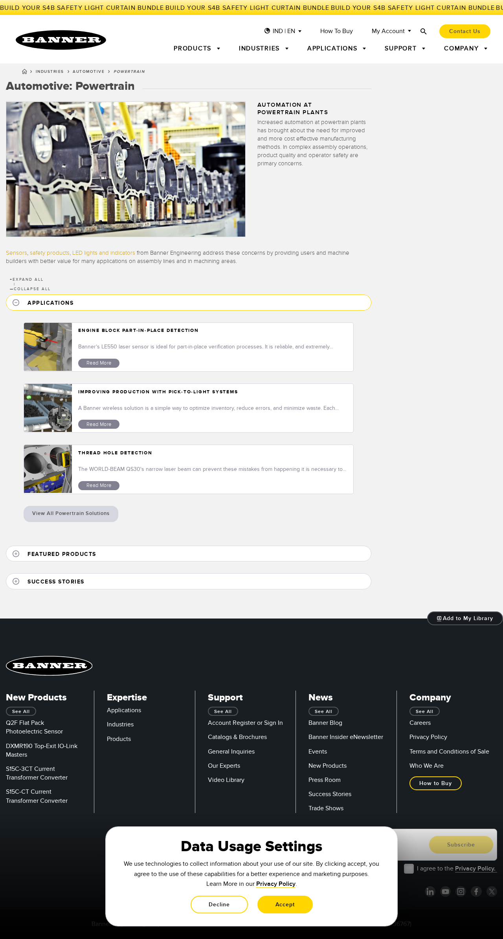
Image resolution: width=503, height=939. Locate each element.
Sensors (16, 252)
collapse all (30, 289)
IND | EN (284, 31)
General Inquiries (231, 752)
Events (317, 752)
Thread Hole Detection (115, 453)
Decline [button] (219, 904)
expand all (27, 279)
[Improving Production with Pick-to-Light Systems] (48, 408)
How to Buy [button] (435, 783)
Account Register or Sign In (245, 723)
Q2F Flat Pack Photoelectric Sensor (34, 727)
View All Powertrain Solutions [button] (71, 513)
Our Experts (224, 766)
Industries (50, 71)
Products (119, 739)
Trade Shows (325, 808)
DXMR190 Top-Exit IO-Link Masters (41, 750)
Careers (420, 723)
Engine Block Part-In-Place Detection (138, 330)
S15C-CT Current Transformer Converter (37, 796)
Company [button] (462, 48)
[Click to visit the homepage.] (61, 40)
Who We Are (426, 766)
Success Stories (329, 794)
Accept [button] (285, 904)
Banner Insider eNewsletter (345, 737)
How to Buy (336, 31)
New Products (327, 766)
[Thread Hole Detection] (48, 469)
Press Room (324, 780)
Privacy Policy (428, 737)
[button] (188, 302)
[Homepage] (24, 73)
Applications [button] (333, 48)
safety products (50, 252)
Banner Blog (325, 723)
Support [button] (402, 48)
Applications (124, 710)
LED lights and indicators (103, 252)
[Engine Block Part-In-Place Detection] (48, 347)
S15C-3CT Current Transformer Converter (37, 773)
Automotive (89, 71)
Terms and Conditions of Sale (449, 752)
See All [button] (21, 712)
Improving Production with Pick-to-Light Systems (158, 392)
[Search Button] (423, 31)
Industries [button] (260, 48)
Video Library (226, 780)
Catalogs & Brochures (237, 737)
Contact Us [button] (465, 31)
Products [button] (194, 48)
